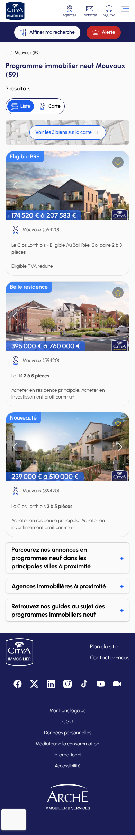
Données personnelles (67, 733)
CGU (67, 722)
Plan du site (104, 646)
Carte (54, 106)
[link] (67, 132)
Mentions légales (68, 711)
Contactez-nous (109, 657)
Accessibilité (68, 766)
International (67, 755)
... (7, 52)
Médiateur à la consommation (67, 744)
